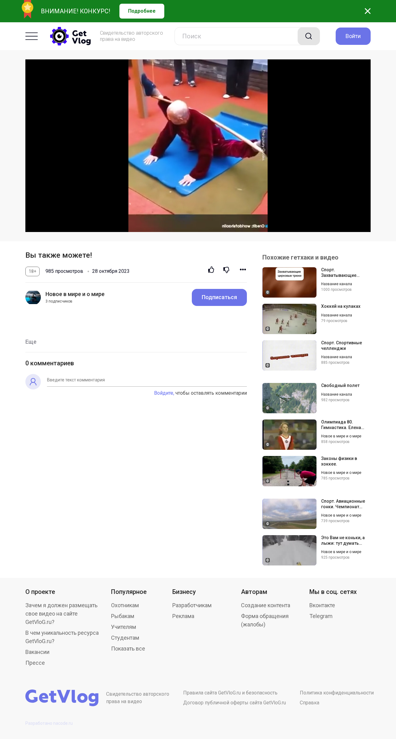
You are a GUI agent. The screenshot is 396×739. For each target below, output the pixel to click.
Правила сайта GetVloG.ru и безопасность (230, 693)
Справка (309, 703)
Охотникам (125, 605)
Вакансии (37, 652)
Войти (353, 36)
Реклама (183, 616)
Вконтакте (322, 605)
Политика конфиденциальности (337, 693)
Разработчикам (192, 605)
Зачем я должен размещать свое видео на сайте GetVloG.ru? (61, 613)
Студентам (125, 637)
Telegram (321, 616)
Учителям (123, 627)
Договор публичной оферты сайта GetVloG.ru (234, 703)
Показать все (128, 648)
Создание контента (265, 605)
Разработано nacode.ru (49, 723)
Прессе (35, 663)
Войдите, (164, 393)
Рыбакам (122, 616)
